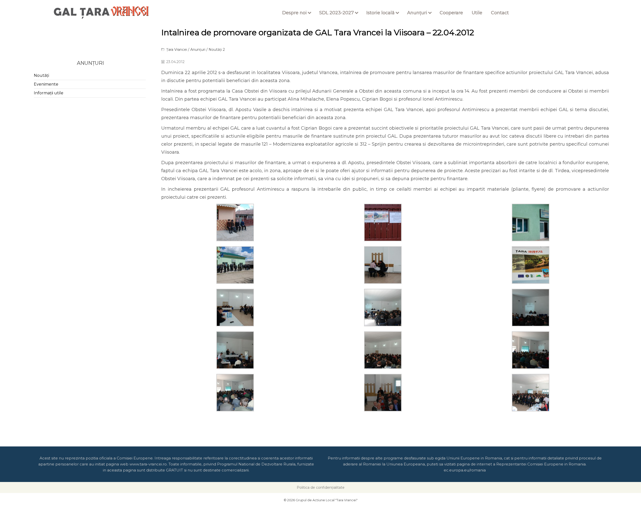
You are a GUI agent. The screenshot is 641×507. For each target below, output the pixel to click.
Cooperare (451, 13)
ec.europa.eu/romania (465, 470)
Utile (477, 13)
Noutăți (41, 75)
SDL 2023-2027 (336, 13)
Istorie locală (380, 13)
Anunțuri (417, 13)
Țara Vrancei (176, 49)
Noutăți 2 (217, 49)
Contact (500, 13)
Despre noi (294, 13)
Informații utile (48, 93)
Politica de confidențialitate (321, 487)
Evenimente (46, 84)
